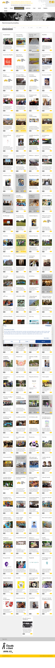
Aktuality (5, 8)
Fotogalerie (45, 8)
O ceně (34, 8)
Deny (12, 341)
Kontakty (5, 10)
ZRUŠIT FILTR (10, 29)
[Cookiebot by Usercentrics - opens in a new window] (46, 326)
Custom (26, 341)
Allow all (43, 341)
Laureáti (39, 8)
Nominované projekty (19, 8)
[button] (4, 16)
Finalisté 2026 (28, 8)
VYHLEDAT (5, 29)
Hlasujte (11, 8)
